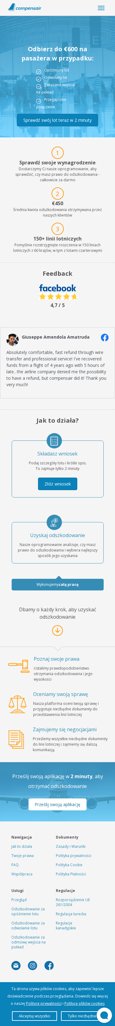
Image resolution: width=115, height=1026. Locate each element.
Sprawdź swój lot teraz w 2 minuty (57, 120)
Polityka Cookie (69, 864)
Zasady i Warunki (71, 846)
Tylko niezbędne (82, 1016)
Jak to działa (21, 846)
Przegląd (19, 899)
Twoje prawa (22, 855)
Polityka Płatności (71, 874)
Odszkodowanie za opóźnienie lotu (28, 911)
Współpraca (22, 874)
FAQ (15, 864)
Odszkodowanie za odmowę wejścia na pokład (28, 942)
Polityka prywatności (73, 855)
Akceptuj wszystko (34, 1016)
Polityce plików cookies (84, 1003)
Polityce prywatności (44, 1003)
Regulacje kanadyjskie (66, 925)
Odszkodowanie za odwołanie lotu (28, 925)
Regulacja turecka (71, 913)
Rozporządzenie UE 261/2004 (73, 902)
